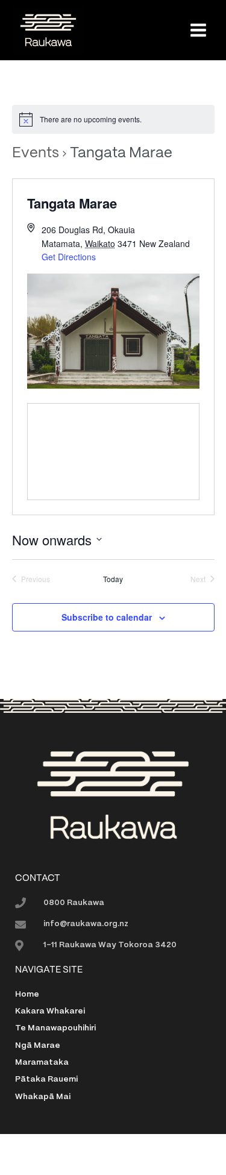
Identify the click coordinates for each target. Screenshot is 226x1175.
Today (113, 579)
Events (35, 153)
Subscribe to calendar (106, 617)
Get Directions (69, 257)
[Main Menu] (198, 30)
